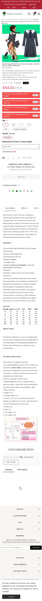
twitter (17, 191)
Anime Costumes (11, 19)
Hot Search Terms (20, 571)
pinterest (24, 191)
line (13, 191)
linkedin (31, 191)
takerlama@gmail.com (14, 365)
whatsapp (20, 191)
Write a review (11, 462)
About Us (20, 509)
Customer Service (20, 516)
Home (3, 19)
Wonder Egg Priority (25, 19)
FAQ (19, 522)
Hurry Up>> (32, 4)
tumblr (28, 191)
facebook (9, 191)
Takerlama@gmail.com (11, 382)
